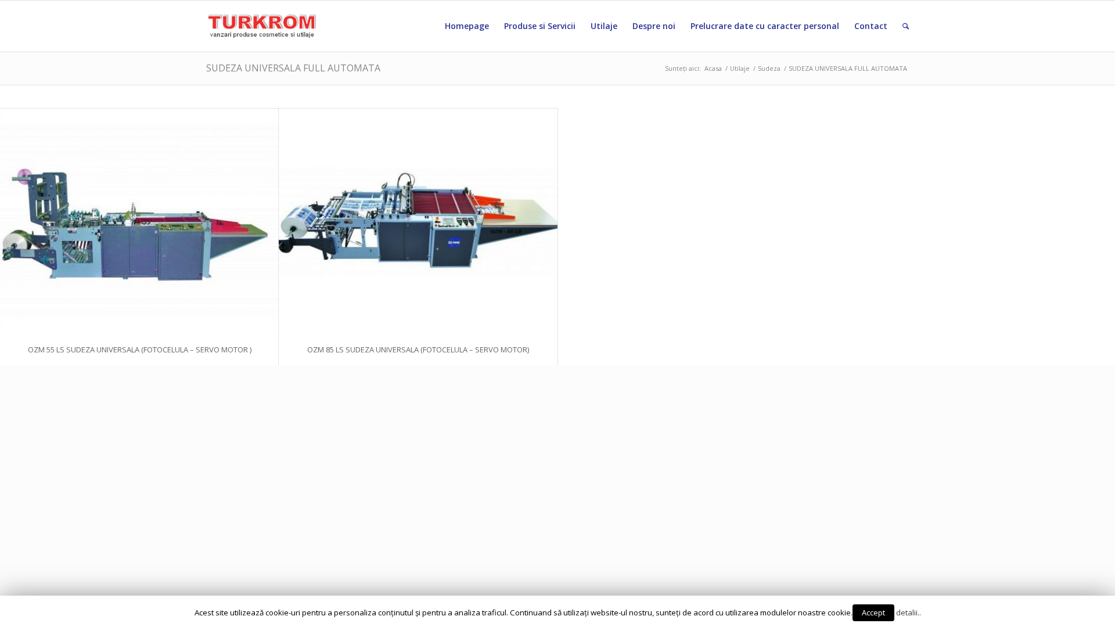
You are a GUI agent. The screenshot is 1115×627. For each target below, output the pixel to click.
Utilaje (740, 68)
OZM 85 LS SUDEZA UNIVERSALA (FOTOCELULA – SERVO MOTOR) (418, 349)
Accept (873, 612)
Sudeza (769, 68)
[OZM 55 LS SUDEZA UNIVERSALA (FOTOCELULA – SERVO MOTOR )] (139, 221)
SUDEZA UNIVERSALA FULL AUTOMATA (293, 68)
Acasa (713, 68)
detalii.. (908, 612)
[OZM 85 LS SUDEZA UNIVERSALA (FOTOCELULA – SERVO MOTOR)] (418, 221)
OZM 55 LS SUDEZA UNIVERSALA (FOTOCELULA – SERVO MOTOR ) (139, 349)
